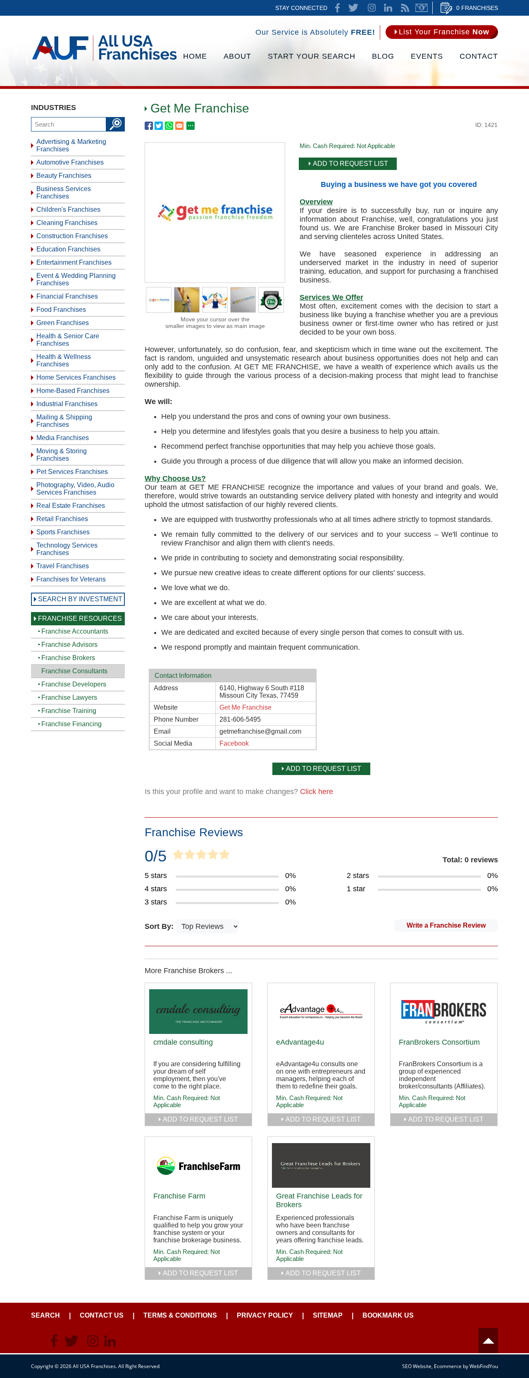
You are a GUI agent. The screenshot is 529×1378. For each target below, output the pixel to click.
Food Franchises (61, 309)
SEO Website (416, 1366)
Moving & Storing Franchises (61, 454)
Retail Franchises (62, 518)
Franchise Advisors (69, 644)
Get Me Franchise (245, 707)
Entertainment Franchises (74, 262)
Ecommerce (448, 1366)
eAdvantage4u (300, 1042)
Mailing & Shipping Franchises (64, 421)
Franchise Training (68, 710)
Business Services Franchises (63, 192)
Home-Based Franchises (73, 390)
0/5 (156, 856)
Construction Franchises (72, 235)
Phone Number (176, 719)
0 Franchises (477, 8)
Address (166, 687)
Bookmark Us (388, 1315)
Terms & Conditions (180, 1315)
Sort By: (160, 926)
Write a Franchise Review (446, 925)
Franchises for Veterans (71, 579)
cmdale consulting (183, 1042)
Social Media (173, 743)
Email (162, 731)
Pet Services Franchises (72, 471)
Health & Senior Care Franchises (67, 340)
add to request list (200, 1119)
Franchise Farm (179, 1196)
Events (427, 56)
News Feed (405, 8)
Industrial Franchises (67, 403)
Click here (316, 791)
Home (195, 56)
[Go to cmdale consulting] (198, 1011)
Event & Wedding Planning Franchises (76, 279)
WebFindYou (483, 1366)
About (237, 56)
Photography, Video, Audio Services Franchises (75, 488)
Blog (383, 56)
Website (166, 707)
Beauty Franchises (63, 175)
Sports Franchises (63, 532)
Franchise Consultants (74, 671)
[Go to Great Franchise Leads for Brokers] (321, 1165)
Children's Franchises (68, 209)
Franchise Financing (71, 723)
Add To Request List (350, 163)
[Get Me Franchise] (215, 280)
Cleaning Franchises (67, 222)
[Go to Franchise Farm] (198, 1165)
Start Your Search (311, 56)
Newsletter (421, 8)
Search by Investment (80, 599)
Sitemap (328, 1315)
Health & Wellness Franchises (63, 360)
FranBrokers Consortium (439, 1042)
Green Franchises (62, 322)
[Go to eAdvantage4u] (321, 1011)
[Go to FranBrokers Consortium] (444, 1011)
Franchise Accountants (74, 631)
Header (488, 1340)
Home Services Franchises (76, 377)
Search (45, 1315)
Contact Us (102, 1315)
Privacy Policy (265, 1315)
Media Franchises (62, 437)
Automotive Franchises (70, 162)
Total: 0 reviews (470, 860)
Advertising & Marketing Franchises (71, 145)
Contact (479, 56)
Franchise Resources (80, 618)
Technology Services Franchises (67, 549)
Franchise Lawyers (69, 697)
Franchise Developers (73, 684)
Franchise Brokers (68, 657)
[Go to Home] (104, 60)
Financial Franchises (67, 296)
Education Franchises (68, 249)
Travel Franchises (62, 565)
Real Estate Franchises (70, 505)
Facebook (234, 743)
